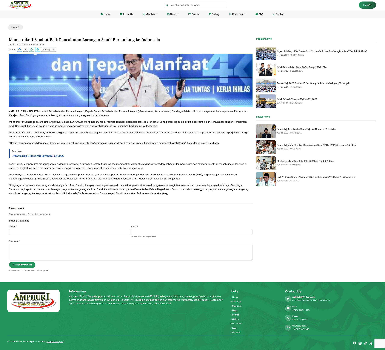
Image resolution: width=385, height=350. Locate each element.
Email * (134, 226)
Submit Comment (23, 265)
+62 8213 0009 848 (300, 329)
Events (195, 14)
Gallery (216, 14)
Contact (280, 14)
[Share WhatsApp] (31, 49)
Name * (12, 226)
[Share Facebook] (19, 49)
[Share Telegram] (37, 49)
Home (107, 14)
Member (150, 14)
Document (237, 14)
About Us (128, 14)
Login (366, 5)
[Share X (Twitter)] (25, 49)
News (173, 14)
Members (236, 306)
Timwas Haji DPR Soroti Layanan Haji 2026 (38, 155)
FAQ (261, 14)
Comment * (14, 241)
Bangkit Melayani (54, 341)
